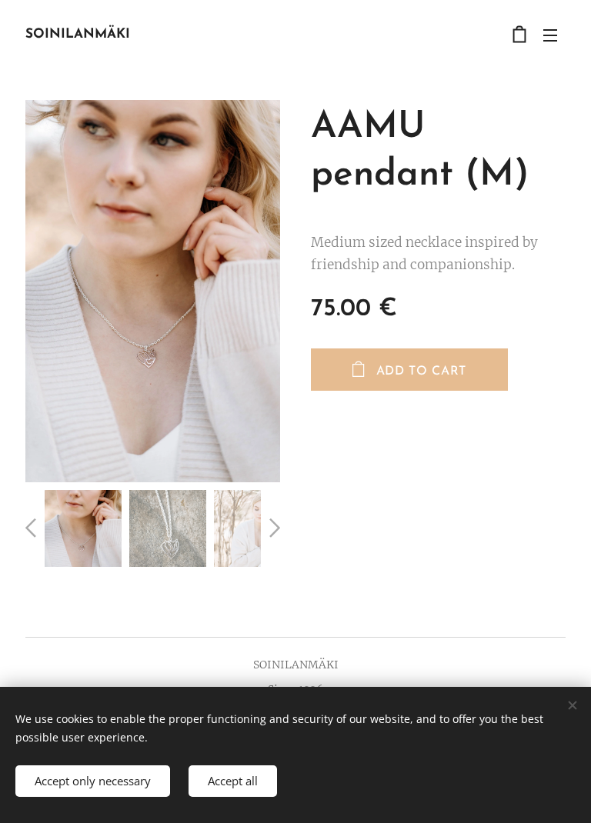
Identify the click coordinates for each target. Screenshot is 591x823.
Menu (550, 34)
